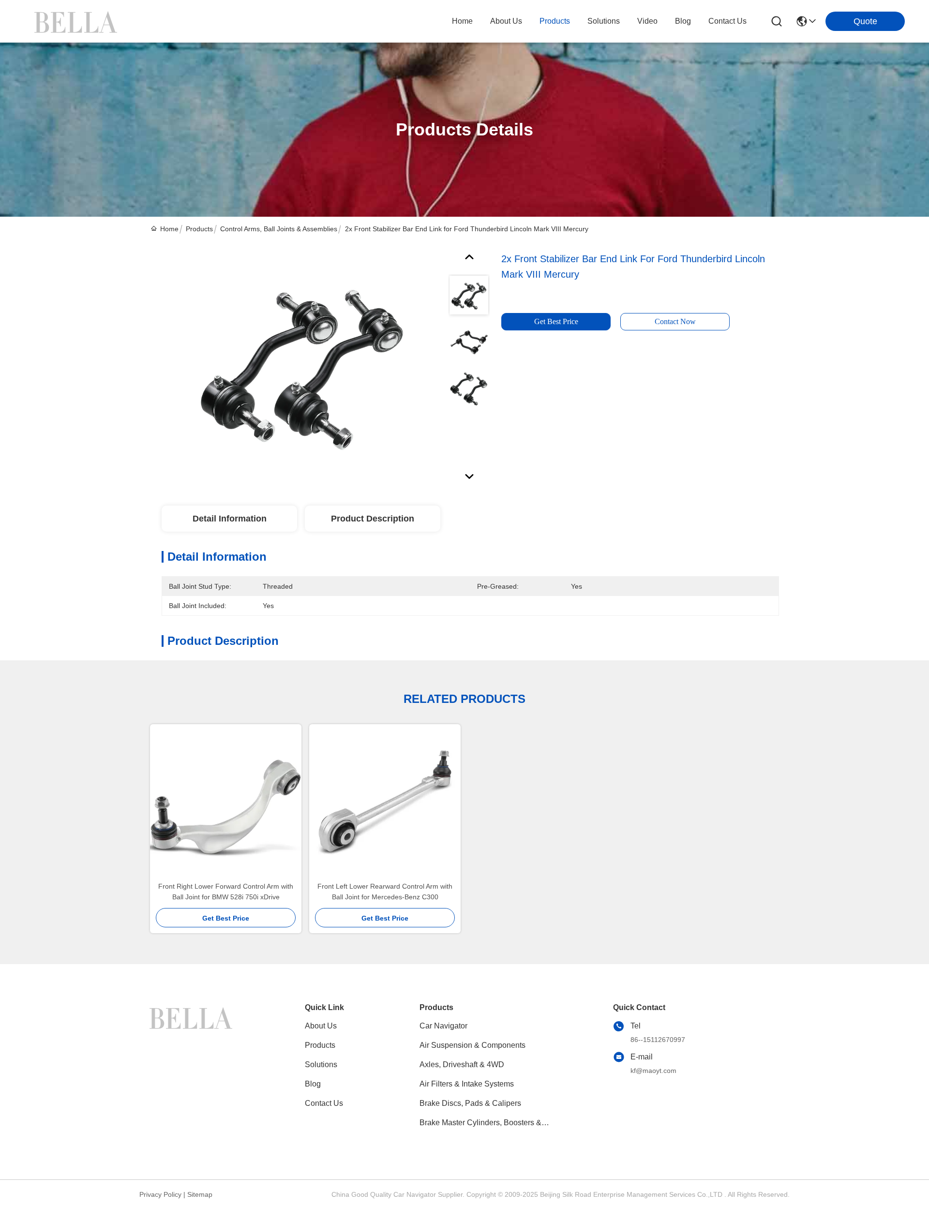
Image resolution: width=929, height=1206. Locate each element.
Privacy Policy (160, 1194)
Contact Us (324, 1103)
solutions (603, 21)
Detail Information (230, 518)
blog (683, 21)
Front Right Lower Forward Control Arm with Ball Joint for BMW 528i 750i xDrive (225, 891)
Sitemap (199, 1194)
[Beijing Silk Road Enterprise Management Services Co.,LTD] (77, 21)
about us (506, 21)
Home (462, 21)
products (554, 21)
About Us (321, 1026)
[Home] (192, 1029)
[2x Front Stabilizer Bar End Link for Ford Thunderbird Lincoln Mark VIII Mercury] (301, 363)
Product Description (372, 518)
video (647, 21)
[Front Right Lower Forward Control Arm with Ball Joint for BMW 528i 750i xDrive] (225, 802)
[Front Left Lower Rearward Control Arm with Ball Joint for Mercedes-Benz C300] (385, 802)
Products (199, 229)
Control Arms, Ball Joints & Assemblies (278, 229)
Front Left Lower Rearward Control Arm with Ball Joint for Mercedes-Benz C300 (384, 891)
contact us (727, 21)
